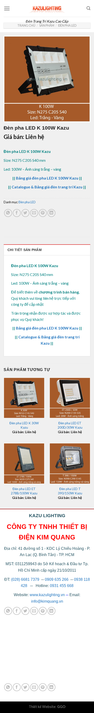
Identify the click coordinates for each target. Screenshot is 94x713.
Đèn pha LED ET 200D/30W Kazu (70, 425)
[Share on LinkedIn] (51, 213)
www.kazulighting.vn (47, 595)
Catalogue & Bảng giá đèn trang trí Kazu (47, 187)
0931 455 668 (62, 586)
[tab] (47, 249)
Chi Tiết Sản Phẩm (24, 250)
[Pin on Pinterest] (43, 213)
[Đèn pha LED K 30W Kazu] (24, 397)
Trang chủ (26, 25)
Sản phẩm (46, 25)
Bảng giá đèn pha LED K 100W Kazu (47, 178)
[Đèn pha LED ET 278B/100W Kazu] (24, 463)
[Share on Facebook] (17, 213)
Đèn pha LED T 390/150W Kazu (70, 491)
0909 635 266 (56, 579)
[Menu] (7, 8)
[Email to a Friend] (34, 213)
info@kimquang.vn (47, 601)
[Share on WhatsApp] (8, 213)
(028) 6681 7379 (25, 579)
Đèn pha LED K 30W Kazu (24, 425)
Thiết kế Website (42, 707)
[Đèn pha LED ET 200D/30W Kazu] (69, 397)
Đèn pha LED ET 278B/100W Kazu (24, 491)
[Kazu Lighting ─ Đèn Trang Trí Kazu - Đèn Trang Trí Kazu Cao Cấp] (47, 8)
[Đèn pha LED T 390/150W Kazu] (69, 463)
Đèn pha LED (67, 25)
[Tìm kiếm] (88, 8)
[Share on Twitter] (25, 213)
